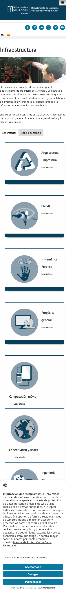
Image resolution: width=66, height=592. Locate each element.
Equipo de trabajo (31, 132)
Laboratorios (9, 132)
